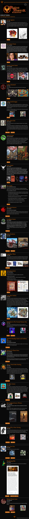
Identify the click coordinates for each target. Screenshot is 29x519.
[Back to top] (25, 5)
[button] (7, 56)
